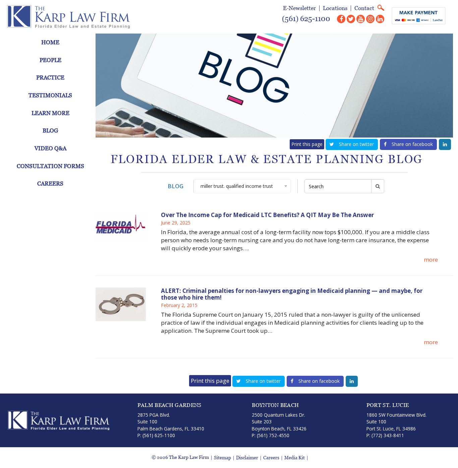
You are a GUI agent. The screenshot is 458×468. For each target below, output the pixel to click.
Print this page (307, 144)
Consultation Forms (50, 166)
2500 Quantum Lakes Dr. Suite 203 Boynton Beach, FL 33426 (279, 422)
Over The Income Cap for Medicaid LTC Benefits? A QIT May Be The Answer (267, 215)
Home (50, 42)
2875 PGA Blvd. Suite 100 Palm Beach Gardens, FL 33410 (170, 422)
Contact (364, 8)
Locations (335, 8)
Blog (50, 130)
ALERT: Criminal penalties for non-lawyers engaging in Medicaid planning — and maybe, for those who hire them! (291, 294)
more (431, 259)
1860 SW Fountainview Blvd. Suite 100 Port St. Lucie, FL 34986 (396, 422)
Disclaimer (247, 458)
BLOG (175, 186)
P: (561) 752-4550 (270, 435)
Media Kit (294, 458)
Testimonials (50, 95)
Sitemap (222, 458)
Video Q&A (50, 148)
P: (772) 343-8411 (385, 435)
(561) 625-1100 (306, 18)
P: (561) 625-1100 (156, 435)
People (50, 60)
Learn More (50, 113)
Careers (50, 183)
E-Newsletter (299, 8)
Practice (50, 77)
